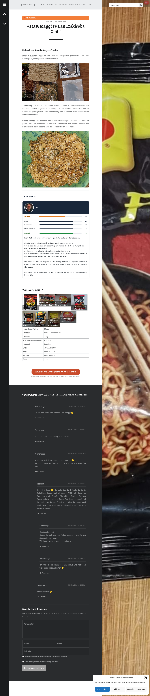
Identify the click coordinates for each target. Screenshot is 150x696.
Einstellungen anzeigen (136, 689)
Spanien (79, 5)
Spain (72, 5)
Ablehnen (117, 689)
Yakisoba (87, 5)
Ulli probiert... (30, 18)
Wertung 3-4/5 (51, 22)
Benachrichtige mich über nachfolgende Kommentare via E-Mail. (46, 656)
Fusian (58, 5)
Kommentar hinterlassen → (79, 395)
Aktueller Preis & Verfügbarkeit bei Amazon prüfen (55, 372)
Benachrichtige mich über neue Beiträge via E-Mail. (41, 662)
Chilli (52, 5)
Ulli (37, 5)
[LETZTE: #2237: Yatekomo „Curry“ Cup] (4, 23)
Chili (46, 5)
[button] (145, 678)
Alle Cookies (102, 689)
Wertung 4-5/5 (61, 22)
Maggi (65, 5)
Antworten (40, 418)
